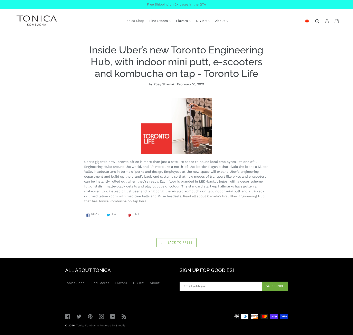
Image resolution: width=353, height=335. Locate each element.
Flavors (121, 283)
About (155, 283)
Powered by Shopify (112, 325)
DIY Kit (138, 283)
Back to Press (179, 242)
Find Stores (100, 283)
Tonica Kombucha (87, 325)
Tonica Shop (75, 283)
